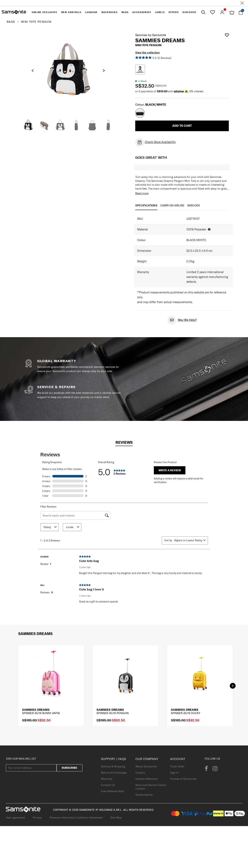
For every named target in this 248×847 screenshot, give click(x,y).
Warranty (106, 779)
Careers (140, 772)
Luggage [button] (91, 12)
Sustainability (144, 794)
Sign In (174, 772)
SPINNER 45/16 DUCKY (185, 713)
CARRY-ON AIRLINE (172, 205)
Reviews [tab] (124, 442)
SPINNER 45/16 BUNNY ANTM (41, 713)
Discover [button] (189, 12)
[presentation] (32, 70)
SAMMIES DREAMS (36, 710)
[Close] (242, 3)
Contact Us (108, 785)
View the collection (147, 52)
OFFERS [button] (174, 12)
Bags (11, 21)
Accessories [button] (141, 12)
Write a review (169, 470)
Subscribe (69, 767)
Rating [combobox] (47, 527)
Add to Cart (182, 126)
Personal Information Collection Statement (76, 817)
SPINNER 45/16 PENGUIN (112, 713)
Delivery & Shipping (113, 766)
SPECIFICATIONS (146, 205)
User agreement (15, 817)
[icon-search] (203, 12)
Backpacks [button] (110, 12)
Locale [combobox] (69, 527)
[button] (233, 686)
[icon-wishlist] (212, 12)
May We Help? (187, 320)
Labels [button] (160, 12)
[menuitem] (44, 12)
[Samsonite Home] (14, 12)
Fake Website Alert (112, 791)
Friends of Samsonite (183, 779)
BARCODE (193, 205)
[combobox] (188, 540)
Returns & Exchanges (114, 772)
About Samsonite (146, 766)
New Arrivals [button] (71, 12)
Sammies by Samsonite (150, 35)
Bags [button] (125, 12)
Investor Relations (146, 779)
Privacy (37, 817)
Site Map (115, 817)
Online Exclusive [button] (44, 12)
